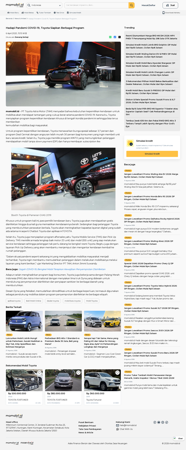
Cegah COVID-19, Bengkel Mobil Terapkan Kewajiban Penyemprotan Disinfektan (62, 269)
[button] (14, 301)
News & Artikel (20, 18)
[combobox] (42, 5)
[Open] (60, 5)
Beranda (9, 18)
